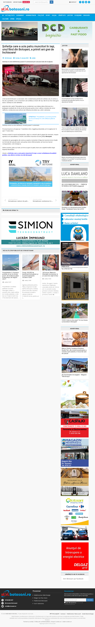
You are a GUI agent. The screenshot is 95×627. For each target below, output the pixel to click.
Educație (86, 15)
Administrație (31, 15)
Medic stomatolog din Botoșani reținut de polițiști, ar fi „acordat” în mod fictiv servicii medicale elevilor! (74, 159)
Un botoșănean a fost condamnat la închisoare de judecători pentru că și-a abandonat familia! (73, 100)
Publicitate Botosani (40, 601)
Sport (48, 15)
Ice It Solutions (39, 603)
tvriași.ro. (18, 144)
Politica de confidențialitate (73, 603)
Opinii (12, 19)
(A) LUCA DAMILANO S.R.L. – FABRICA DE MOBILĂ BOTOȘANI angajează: (74, 185)
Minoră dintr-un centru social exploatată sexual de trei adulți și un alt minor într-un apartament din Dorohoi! (74, 70)
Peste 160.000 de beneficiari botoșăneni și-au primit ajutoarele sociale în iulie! (30, 275)
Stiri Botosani (8, 58)
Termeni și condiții (28, 621)
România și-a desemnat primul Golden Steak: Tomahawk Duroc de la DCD (74, 208)
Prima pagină (55, 614)
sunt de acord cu (73, 603)
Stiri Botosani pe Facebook (73, 579)
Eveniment (20, 15)
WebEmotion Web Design (42, 595)
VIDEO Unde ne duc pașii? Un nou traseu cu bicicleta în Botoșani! (75, 321)
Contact (63, 614)
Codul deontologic (88, 614)
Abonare (89, 600)
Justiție (70, 15)
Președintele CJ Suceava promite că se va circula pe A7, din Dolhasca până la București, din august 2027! (10, 276)
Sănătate (62, 15)
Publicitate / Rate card (74, 614)
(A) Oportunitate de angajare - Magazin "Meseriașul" (74, 375)
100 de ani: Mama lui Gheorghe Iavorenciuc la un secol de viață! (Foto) (50, 274)
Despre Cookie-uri (56, 621)
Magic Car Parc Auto (40, 598)
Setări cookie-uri (67, 621)
